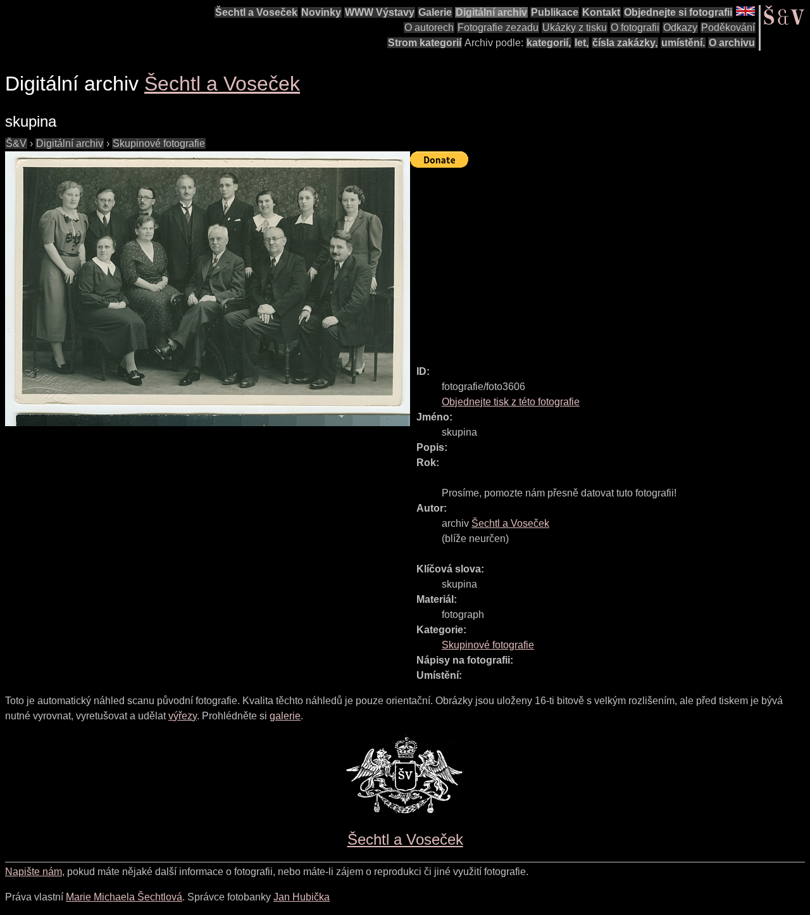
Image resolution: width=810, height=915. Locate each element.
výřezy (182, 715)
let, (582, 42)
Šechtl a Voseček (256, 12)
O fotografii (635, 27)
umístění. (683, 42)
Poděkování (728, 27)
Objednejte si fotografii (678, 12)
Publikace (554, 12)
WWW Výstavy (379, 12)
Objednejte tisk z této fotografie (511, 401)
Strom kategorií (424, 42)
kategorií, (548, 42)
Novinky (321, 12)
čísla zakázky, (624, 42)
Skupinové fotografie (159, 143)
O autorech (429, 27)
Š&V (16, 143)
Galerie (435, 12)
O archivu (732, 42)
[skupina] (207, 288)
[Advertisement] (610, 261)
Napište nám (33, 871)
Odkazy (680, 27)
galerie (285, 715)
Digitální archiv (491, 12)
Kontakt (601, 12)
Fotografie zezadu (498, 27)
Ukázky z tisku (574, 27)
